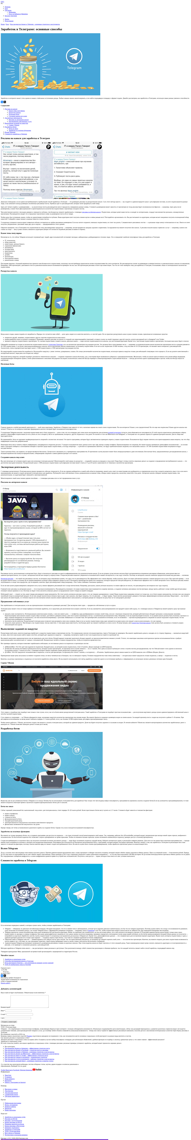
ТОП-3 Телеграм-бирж (12, 1131)
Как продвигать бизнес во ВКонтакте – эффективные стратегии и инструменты (32, 1054)
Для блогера (9, 1091)
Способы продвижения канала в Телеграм (19, 961)
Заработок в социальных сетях (15, 959)
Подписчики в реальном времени (16, 1135)
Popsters (29, 1036)
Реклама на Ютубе (11, 1119)
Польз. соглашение (11, 1105)
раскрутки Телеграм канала (141, 623)
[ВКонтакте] (2, 102)
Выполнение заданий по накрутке (16, 123)
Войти (7, 19)
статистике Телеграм (55, 344)
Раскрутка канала (15, 112)
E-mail (3, 1014)
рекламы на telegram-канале (91, 212)
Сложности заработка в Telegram (16, 134)
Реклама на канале (11, 109)
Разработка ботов (11, 127)
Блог (6, 8)
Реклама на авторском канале (19, 120)
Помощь (7, 7)
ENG (2, 1)
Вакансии (8, 1108)
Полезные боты (14, 114)
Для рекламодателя (11, 1093)
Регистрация (9, 21)
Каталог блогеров (11, 16)
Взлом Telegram (10, 132)
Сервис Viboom (14, 125)
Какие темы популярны (17, 111)
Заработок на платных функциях (20, 130)
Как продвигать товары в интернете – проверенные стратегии (26, 1057)
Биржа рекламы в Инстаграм (14, 1126)
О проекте (8, 1077)
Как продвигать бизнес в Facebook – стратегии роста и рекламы (26, 1050)
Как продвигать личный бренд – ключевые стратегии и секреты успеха (29, 1061)
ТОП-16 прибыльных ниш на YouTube (18, 964)
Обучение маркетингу (12, 1096)
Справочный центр (11, 1094)
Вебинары (12, 12)
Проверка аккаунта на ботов (14, 1124)
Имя (3, 1010)
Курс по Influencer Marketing (18, 14)
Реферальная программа (13, 1103)
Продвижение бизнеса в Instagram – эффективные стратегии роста (27, 1048)
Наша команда (10, 1079)
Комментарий (5, 1007)
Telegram (23, 1070)
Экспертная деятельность (13, 118)
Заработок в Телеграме (12, 1129)
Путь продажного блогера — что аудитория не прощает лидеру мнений (29, 963)
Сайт (2, 1018)
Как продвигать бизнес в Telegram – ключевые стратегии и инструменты (29, 1052)
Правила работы (10, 1106)
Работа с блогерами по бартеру (15, 1082)
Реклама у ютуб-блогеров (13, 1120)
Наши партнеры (10, 1110)
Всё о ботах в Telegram (12, 1133)
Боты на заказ (13, 128)
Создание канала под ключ (18, 116)
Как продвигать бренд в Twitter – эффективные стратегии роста (26, 1055)
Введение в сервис (11, 1089)
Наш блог (8, 1075)
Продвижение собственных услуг (20, 121)
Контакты (8, 1080)
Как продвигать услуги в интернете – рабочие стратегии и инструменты (29, 1059)
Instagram (91, 930)
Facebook (16, 1070)
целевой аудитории (114, 432)
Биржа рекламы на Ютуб (13, 1122)
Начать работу (5, 983)
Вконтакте (9, 1070)
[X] (5, 102)
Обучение (8, 10)
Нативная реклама (7, 578)
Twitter (3, 1070)
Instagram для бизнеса (12, 1128)
